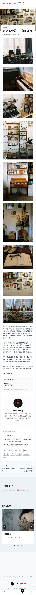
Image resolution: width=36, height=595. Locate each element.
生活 (25, 416)
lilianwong (8, 34)
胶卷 (25, 450)
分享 (10, 450)
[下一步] (31, 527)
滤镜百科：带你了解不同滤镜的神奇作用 (27, 468)
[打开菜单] (32, 3)
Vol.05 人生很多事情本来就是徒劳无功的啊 (16, 445)
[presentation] (18, 520)
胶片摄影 (19, 454)
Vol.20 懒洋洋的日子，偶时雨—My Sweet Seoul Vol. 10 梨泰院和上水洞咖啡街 (18, 440)
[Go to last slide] (4, 527)
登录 (13, 490)
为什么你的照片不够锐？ (8, 468)
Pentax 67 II (8, 385)
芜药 (8, 537)
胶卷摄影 (6, 454)
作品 (5, 450)
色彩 (5, 457)
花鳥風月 (5, 27)
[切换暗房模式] (33, 585)
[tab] (14, 545)
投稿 (15, 450)
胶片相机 (26, 454)
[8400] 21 (8, 534)
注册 (18, 490)
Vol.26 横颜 (7, 435)
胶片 (12, 454)
